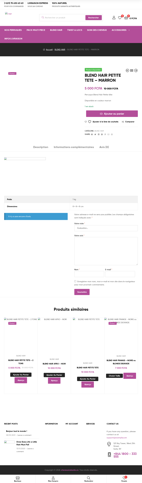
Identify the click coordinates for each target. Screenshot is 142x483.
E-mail (108, 269)
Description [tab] (40, 147)
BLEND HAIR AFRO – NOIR (54, 363)
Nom (77, 269)
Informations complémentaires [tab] (74, 147)
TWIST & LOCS (74, 30)
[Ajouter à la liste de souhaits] (14, 336)
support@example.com (117, 437)
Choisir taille (114, 376)
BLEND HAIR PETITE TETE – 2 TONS (20, 362)
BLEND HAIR (56, 30)
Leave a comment (24, 435)
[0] (119, 17)
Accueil (49, 49)
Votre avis (79, 235)
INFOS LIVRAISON (13, 38)
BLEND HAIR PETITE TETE (87, 367)
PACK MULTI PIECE (36, 30)
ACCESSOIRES (119, 30)
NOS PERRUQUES (13, 30)
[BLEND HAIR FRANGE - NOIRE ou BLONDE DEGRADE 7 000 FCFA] (127, 70)
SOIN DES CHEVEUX (97, 30)
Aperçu (27, 336)
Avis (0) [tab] (104, 147)
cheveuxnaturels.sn (69, 470)
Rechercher (93, 17)
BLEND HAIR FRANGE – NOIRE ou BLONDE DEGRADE (121, 362)
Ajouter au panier (114, 113)
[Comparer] (20, 336)
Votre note (79, 223)
